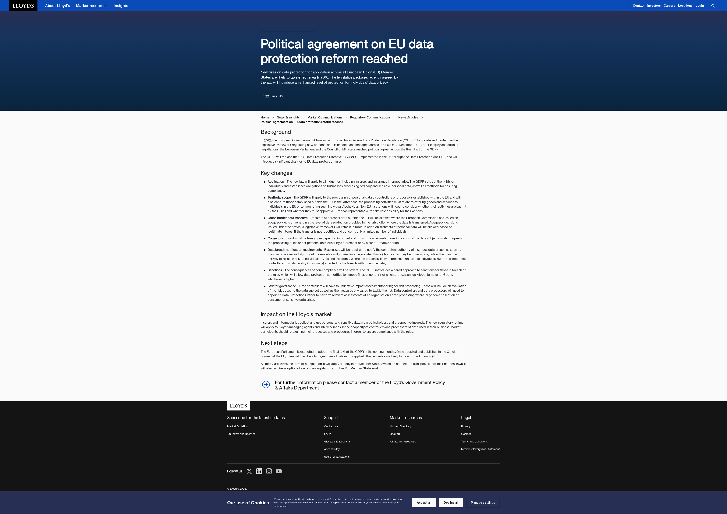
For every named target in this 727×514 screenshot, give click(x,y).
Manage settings (483, 502)
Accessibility (332, 449)
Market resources (92, 6)
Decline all (451, 502)
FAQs (327, 434)
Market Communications (324, 117)
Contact (638, 5)
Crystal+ (395, 434)
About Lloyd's (57, 6)
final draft (413, 149)
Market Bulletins (237, 426)
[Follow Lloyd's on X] (249, 471)
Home (265, 117)
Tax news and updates (241, 434)
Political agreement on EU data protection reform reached (302, 122)
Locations (685, 5)
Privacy (465, 426)
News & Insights (288, 117)
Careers (669, 5)
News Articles (408, 117)
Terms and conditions (474, 441)
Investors (654, 5)
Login (700, 5)
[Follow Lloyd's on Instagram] (269, 471)
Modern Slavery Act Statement (480, 449)
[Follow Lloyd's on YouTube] (279, 471)
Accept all (424, 502)
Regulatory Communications (370, 117)
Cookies (466, 434)
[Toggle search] (713, 5)
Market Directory (400, 426)
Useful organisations (337, 456)
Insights (121, 6)
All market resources (403, 441)
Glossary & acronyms (337, 441)
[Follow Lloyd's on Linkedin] (259, 471)
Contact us (331, 426)
